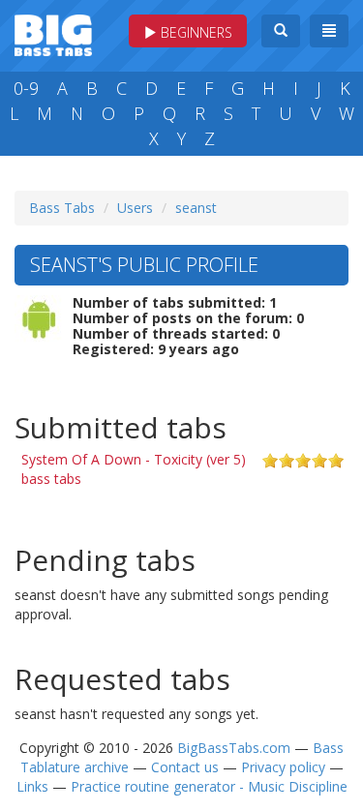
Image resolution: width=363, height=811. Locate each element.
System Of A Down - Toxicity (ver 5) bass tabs (133, 469)
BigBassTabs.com (233, 747)
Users (135, 207)
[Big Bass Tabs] (53, 33)
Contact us (185, 767)
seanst (196, 207)
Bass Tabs (62, 207)
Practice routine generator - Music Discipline (209, 786)
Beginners (194, 32)
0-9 (26, 88)
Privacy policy (283, 767)
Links (32, 786)
